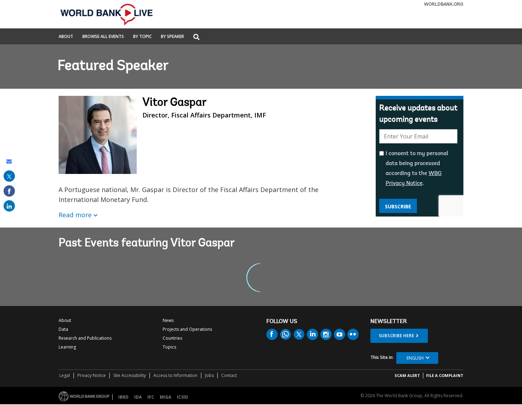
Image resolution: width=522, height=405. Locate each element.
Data (63, 329)
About (66, 36)
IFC (150, 397)
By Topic (142, 36)
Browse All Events (103, 36)
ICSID (182, 397)
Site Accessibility (129, 375)
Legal (64, 375)
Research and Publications (85, 338)
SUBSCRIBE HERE (396, 336)
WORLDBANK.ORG (443, 4)
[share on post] (9, 176)
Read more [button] (75, 214)
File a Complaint (444, 375)
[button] (196, 37)
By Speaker (172, 36)
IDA (138, 397)
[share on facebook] (9, 191)
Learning (67, 347)
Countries (172, 338)
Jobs (209, 375)
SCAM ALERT (407, 375)
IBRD (123, 397)
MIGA (165, 397)
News (168, 320)
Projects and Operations (187, 329)
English (415, 358)
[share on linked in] (9, 206)
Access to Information (175, 375)
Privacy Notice (91, 375)
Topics (169, 347)
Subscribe (398, 206)
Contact (229, 375)
